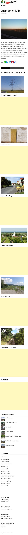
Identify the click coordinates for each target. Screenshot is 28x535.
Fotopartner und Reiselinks (7, 523)
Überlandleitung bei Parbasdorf (9, 95)
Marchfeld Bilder (5, 514)
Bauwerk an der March (10, 422)
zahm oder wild (4, 485)
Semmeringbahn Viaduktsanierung (13, 436)
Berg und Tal (4, 457)
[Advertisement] (14, 111)
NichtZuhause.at (12, 533)
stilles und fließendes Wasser (8, 476)
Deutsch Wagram (14, 67)
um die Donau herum (6, 478)
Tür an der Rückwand (6, 145)
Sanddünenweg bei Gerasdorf (8, 347)
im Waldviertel (4, 466)
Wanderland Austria (5, 506)
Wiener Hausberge (5, 483)
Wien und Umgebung (6, 481)
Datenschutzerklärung (6, 525)
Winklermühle (8, 427)
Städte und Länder (5, 473)
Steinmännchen (9, 431)
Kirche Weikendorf (9, 445)
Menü (4, 5)
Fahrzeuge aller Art (5, 459)
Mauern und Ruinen (5, 471)
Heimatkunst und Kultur (7, 464)
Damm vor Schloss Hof (7, 296)
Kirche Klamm (8, 418)
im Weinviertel (4, 469)
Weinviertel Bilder (5, 497)
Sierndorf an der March (7, 245)
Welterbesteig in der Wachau (12, 440)
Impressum (3, 526)
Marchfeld (21, 67)
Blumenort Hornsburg (6, 196)
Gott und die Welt (5, 461)
